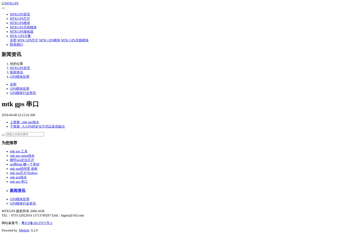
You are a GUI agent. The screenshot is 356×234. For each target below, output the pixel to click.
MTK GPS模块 (49, 40)
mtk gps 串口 (19, 181)
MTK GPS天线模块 (75, 40)
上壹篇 (24, 122)
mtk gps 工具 (19, 151)
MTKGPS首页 (20, 14)
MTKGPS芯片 (20, 18)
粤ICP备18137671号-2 (36, 223)
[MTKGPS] (178, 3)
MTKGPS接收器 (21, 31)
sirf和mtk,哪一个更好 (25, 164)
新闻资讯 (16, 72)
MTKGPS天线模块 (23, 27)
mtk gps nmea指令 (22, 155)
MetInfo (24, 230)
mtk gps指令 (18, 177)
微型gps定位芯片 (22, 160)
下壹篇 (37, 126)
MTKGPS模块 (20, 23)
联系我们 (16, 44)
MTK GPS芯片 (27, 40)
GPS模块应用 (19, 76)
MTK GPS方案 (20, 36)
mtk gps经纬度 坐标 (23, 168)
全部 (13, 40)
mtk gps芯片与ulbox (23, 173)
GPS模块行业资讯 (23, 93)
